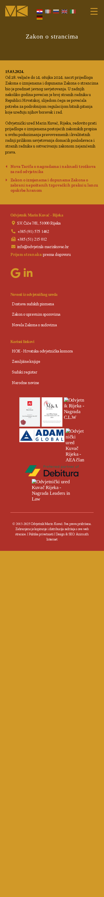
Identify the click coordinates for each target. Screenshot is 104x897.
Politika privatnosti (41, 534)
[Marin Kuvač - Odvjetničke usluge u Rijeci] (16, 11)
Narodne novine (25, 382)
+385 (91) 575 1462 (33, 231)
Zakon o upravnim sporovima (36, 314)
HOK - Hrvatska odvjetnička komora (42, 351)
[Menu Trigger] (94, 11)
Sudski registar (24, 372)
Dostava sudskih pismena (33, 303)
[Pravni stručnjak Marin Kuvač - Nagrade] (52, 412)
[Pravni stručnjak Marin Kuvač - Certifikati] (29, 412)
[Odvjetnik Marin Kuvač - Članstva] (75, 445)
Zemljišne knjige (26, 361)
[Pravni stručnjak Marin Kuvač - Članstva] (41, 435)
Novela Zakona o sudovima (34, 324)
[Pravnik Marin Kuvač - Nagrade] (74, 408)
